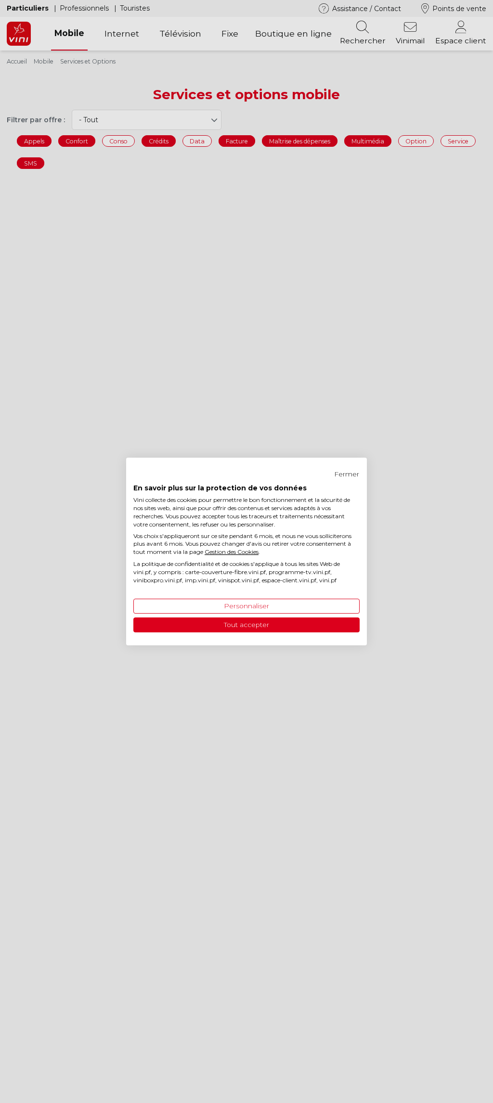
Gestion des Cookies (232, 551)
